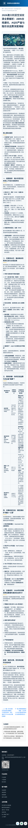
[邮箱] (25, 823)
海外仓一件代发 (5, 809)
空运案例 (4, 790)
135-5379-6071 (10, 755)
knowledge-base (17, 8)
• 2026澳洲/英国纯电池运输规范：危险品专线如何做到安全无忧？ (13, 728)
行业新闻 (4, 777)
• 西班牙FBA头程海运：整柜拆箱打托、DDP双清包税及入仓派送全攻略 (13, 737)
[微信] (21, 823)
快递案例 (4, 794)
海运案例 (4, 792)
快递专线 (4, 812)
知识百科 (4, 782)
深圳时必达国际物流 (13, 3)
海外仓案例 (4, 797)
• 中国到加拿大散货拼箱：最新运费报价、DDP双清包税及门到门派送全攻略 (13, 732)
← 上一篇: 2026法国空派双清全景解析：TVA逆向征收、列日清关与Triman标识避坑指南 (7, 712)
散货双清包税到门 (6, 807)
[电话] (17, 823)
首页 (3, 8)
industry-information (9, 8)
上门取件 (4, 816)
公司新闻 (4, 779)
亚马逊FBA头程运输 (6, 805)
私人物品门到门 (5, 814)
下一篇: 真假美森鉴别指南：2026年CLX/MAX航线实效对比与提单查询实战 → (20, 711)
